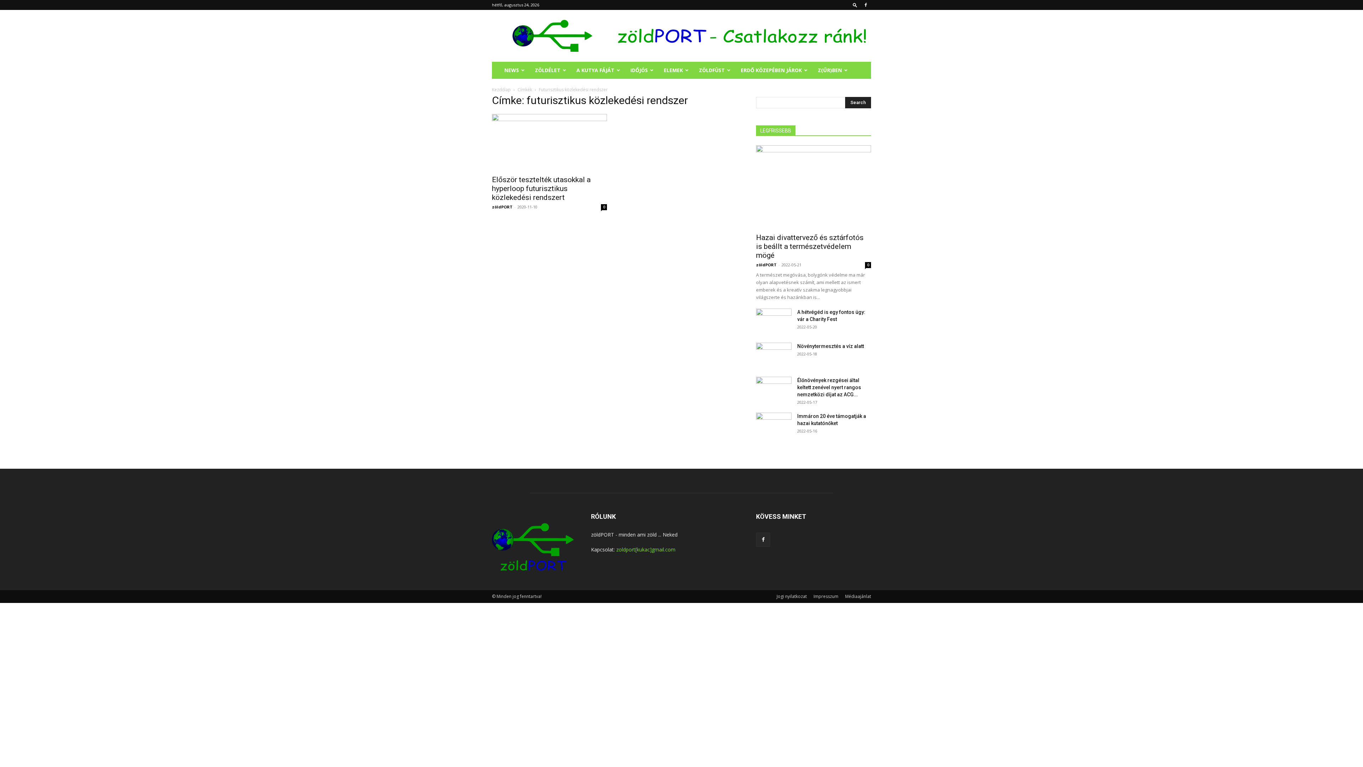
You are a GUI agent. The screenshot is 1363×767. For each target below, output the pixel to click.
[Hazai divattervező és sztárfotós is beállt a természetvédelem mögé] (813, 187)
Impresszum (826, 596)
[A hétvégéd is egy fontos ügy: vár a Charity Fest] (774, 321)
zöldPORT (502, 207)
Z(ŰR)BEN (830, 70)
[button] (855, 4)
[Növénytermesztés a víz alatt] (774, 355)
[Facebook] (865, 5)
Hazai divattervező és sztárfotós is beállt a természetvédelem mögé (810, 246)
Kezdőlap (501, 90)
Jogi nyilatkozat (792, 596)
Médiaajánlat (858, 596)
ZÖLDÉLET (547, 70)
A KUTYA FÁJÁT (595, 70)
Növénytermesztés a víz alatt (830, 346)
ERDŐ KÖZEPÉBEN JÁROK (771, 70)
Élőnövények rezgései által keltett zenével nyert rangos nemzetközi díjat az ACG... (829, 387)
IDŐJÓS (639, 70)
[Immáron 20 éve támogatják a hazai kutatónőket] (774, 425)
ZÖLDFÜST (712, 70)
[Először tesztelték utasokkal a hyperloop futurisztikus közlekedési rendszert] (549, 142)
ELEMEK (673, 70)
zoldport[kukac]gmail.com (645, 549)
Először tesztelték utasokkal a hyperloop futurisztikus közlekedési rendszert (541, 188)
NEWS (511, 70)
